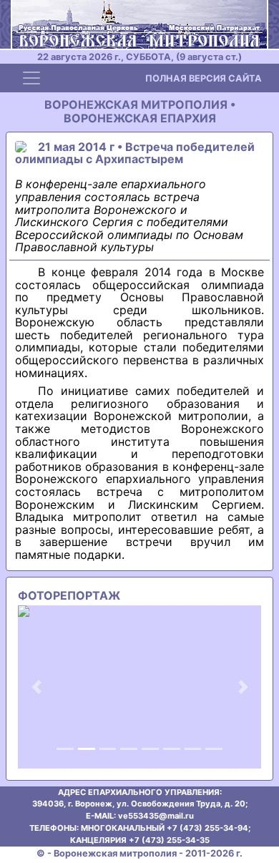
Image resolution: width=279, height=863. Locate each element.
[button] (36, 687)
